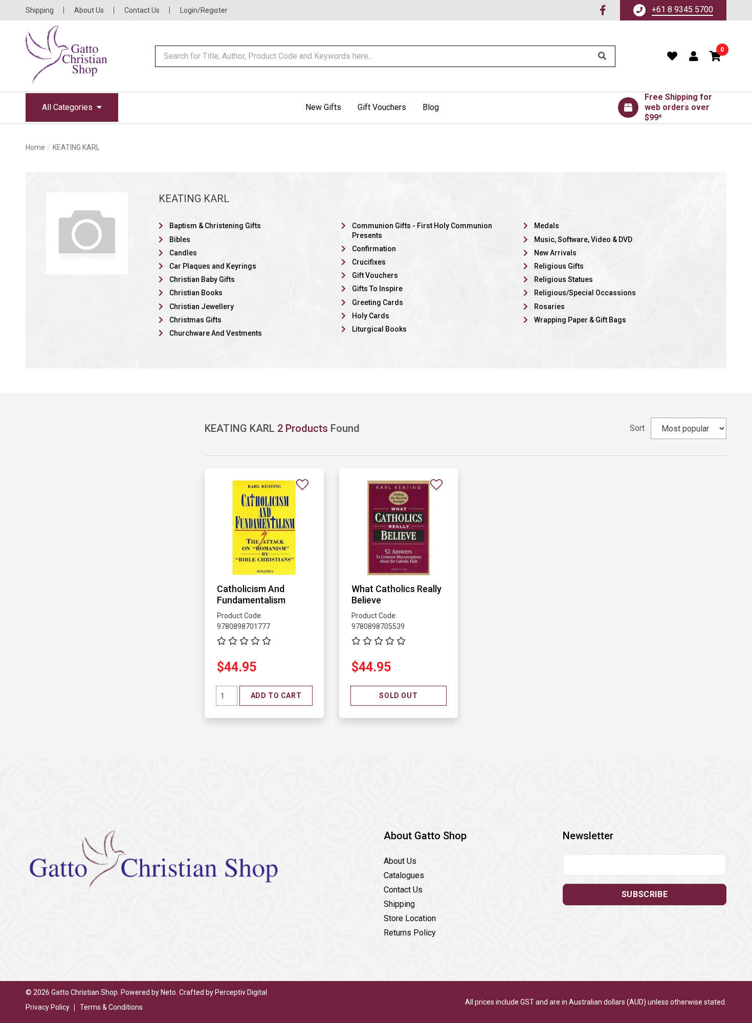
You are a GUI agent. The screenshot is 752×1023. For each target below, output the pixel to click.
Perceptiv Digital (241, 992)
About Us (89, 10)
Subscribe (645, 894)
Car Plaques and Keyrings (212, 266)
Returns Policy (410, 933)
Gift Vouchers (382, 107)
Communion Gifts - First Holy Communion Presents (422, 230)
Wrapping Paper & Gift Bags (580, 320)
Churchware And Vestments (215, 333)
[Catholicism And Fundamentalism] (264, 527)
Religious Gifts (559, 266)
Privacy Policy (48, 1007)
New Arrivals (555, 253)
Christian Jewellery (201, 306)
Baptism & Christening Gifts (215, 226)
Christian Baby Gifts (202, 279)
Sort (637, 428)
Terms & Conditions (111, 1007)
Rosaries (549, 306)
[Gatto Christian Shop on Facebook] (603, 10)
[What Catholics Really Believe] (398, 527)
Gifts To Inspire (377, 289)
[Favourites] (672, 56)
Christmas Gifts (195, 320)
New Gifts (323, 107)
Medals (546, 226)
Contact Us (142, 10)
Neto (168, 992)
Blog (431, 107)
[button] (715, 56)
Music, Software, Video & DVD (583, 239)
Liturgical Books (379, 329)
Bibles (179, 239)
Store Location (410, 918)
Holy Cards (370, 316)
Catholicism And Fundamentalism (251, 594)
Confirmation (374, 249)
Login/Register (204, 10)
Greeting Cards (377, 302)
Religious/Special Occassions (585, 293)
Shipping (40, 10)
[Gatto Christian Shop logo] (66, 56)
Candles (183, 253)
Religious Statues (563, 279)
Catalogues (404, 875)
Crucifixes (369, 262)
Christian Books (196, 293)
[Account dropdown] (693, 56)
